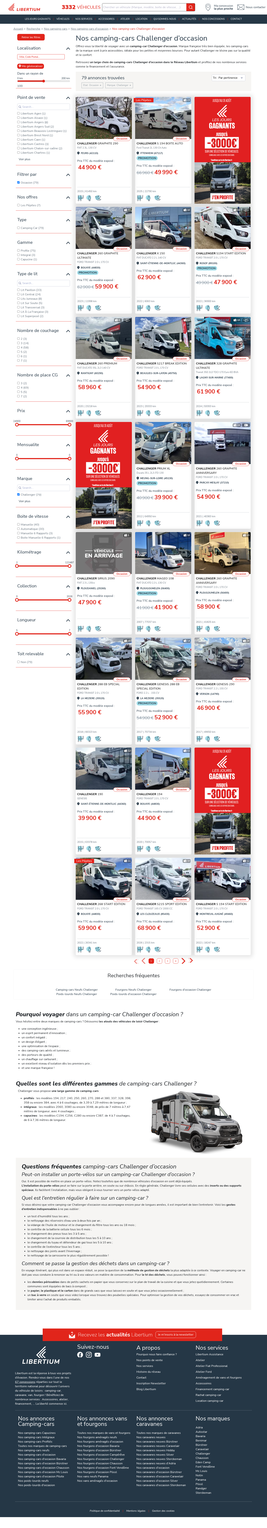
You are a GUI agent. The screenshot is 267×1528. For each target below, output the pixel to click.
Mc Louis (201, 1471)
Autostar (201, 1432)
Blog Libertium (146, 1389)
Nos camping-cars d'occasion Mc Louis (43, 1472)
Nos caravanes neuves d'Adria (156, 1463)
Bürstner (201, 1445)
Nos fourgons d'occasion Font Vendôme (103, 1468)
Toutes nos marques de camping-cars (42, 1446)
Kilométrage (29, 552)
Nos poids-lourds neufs (33, 1481)
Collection (27, 586)
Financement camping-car (212, 1389)
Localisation (29, 48)
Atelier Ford (204, 1372)
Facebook (80, 1355)
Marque (24, 478)
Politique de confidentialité (105, 1511)
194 (149, 794)
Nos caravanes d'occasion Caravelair (159, 1476)
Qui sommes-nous (164, 19)
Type (22, 220)
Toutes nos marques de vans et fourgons (103, 1433)
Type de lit (27, 274)
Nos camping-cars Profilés (35, 1442)
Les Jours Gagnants (37, 19)
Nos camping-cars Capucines (37, 1433)
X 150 (151, 253)
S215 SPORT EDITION (162, 904)
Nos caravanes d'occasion (152, 1468)
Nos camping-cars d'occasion (37, 1455)
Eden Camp (203, 1462)
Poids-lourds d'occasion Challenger (133, 994)
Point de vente (31, 97)
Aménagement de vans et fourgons (219, 1378)
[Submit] (190, 7)
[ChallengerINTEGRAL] (104, 553)
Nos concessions (213, 19)
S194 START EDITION (221, 253)
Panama (201, 1480)
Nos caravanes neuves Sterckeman (159, 1459)
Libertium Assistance (209, 1354)
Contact (236, 19)
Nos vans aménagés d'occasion (97, 1481)
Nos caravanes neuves (150, 1437)
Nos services (83, 19)
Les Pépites (143, 100)
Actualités (189, 19)
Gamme (25, 242)
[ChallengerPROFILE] (104, 118)
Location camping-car (209, 1401)
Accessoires (106, 19)
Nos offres (27, 197)
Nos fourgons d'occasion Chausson (100, 1463)
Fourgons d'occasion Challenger (190, 990)
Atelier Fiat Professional (212, 1366)
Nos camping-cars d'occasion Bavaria (42, 1459)
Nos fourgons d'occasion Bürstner (99, 1450)
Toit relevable (30, 654)
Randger (201, 1488)
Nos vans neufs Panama (92, 1476)
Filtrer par (27, 174)
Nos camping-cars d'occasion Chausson (43, 1468)
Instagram (89, 1355)
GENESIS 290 (215, 684)
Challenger (203, 1454)
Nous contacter (256, 7)
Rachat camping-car (208, 1395)
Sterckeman (203, 1493)
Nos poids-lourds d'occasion (36, 1485)
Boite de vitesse (32, 516)
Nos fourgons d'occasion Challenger (100, 1459)
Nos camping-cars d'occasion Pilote (41, 1476)
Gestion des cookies (163, 1511)
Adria (199, 1427)
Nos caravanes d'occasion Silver (157, 1481)
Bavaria (200, 1436)
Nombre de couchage (38, 330)
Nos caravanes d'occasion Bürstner (159, 1472)
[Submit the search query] (20, 107)
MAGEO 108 (155, 579)
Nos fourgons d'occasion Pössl (97, 1472)
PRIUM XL (153, 469)
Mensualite (28, 445)
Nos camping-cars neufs (33, 1450)
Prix (21, 411)
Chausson (202, 1458)
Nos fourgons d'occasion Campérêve (101, 1455)
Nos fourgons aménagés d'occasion (100, 1442)
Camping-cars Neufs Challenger (77, 990)
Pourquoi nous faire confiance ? (156, 1354)
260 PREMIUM (97, 364)
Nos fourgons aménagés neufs (97, 1437)
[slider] (17, 424)
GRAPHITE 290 (97, 143)
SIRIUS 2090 (96, 579)
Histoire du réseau (148, 1372)
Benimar (201, 1441)
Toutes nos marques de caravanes (158, 1433)
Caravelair (202, 1449)
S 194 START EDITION (221, 904)
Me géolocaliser (32, 66)
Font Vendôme (205, 1467)
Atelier (125, 19)
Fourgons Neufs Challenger (133, 990)
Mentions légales (135, 1511)
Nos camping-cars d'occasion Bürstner (43, 1463)
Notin (199, 1475)
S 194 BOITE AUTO (160, 143)
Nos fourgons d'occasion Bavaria (98, 1446)
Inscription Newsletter (151, 1383)
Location (141, 19)
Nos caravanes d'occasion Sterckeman (161, 1485)
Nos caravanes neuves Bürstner (157, 1442)
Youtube (97, 1356)
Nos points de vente (149, 1360)
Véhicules (62, 19)
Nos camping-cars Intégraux (36, 1437)
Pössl (199, 1484)
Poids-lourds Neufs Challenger (76, 994)
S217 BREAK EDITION (162, 364)
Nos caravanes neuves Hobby (155, 1450)
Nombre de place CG (37, 375)
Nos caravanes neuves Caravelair (157, 1446)
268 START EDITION (101, 904)
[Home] (25, 7)
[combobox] (148, 7)
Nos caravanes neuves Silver (155, 1455)
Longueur (26, 620)
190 (90, 794)
